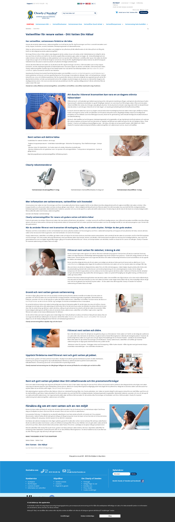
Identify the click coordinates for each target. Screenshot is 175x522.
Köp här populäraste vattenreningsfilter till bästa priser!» (48, 154)
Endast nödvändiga (87, 516)
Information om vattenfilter (37, 488)
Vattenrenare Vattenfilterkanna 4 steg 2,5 (87, 190)
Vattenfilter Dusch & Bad (93, 24)
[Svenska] (78, 3)
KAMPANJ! (30, 24)
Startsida (28, 28)
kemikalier (45, 301)
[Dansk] (89, 3)
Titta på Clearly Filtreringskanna (61, 388)
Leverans (59, 484)
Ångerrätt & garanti (62, 486)
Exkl (147, 10)
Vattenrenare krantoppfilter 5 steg (45, 190)
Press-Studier (87, 488)
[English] (81, 3)
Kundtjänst (31, 482)
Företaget (86, 482)
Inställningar (65, 516)
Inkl (143, 10)
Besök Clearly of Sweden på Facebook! (127, 481)
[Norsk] (86, 3)
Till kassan (143, 12)
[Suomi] (84, 3)
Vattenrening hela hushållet (135, 24)
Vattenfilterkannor (60, 24)
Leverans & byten (33, 486)
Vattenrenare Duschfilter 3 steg (129, 190)
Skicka (133, 474)
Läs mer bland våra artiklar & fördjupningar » (39, 448)
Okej (110, 516)
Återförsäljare (32, 484)
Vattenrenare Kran (75, 24)
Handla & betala (61, 482)
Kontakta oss (87, 486)
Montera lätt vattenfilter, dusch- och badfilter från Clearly (86, 317)
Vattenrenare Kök (42, 24)
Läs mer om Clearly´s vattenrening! (37, 214)
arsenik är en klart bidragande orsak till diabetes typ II (87, 73)
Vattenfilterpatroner (114, 24)
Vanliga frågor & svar (90, 484)
